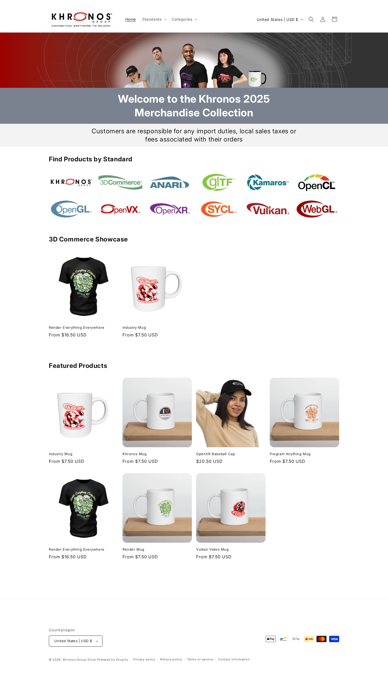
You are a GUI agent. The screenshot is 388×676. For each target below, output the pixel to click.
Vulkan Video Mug (212, 549)
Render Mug (133, 549)
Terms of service (200, 659)
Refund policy (171, 659)
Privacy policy (144, 659)
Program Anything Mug (290, 454)
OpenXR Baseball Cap (215, 454)
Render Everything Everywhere (77, 327)
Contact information (234, 659)
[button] (154, 19)
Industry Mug (134, 327)
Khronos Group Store (79, 659)
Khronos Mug (134, 454)
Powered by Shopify (112, 659)
